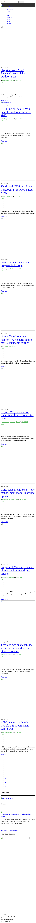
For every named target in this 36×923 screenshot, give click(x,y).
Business (9, 17)
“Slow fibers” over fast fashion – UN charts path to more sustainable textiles (17, 339)
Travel (18, 422)
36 (5, 782)
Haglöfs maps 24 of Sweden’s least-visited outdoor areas (13, 73)
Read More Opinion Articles (9, 830)
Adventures (5, 80)
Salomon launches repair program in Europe (15, 263)
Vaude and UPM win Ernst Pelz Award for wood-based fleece (17, 189)
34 (5, 778)
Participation (6, 119)
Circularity (10, 269)
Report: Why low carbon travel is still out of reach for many (17, 415)
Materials (10, 196)
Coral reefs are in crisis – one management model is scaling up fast (18, 493)
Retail (12, 119)
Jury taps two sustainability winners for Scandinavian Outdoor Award (16, 648)
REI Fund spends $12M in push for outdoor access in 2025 (16, 112)
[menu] (1, 4)
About (8, 11)
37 (5, 784)
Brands (12, 80)
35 (5, 780)
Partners (9, 23)
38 (5, 786)
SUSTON (19, 80)
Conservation (6, 499)
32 (5, 774)
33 (5, 776)
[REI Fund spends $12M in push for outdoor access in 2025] (6, 102)
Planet (8, 19)
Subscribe (9, 9)
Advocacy (12, 422)
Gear (8, 15)
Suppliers (11, 577)
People (9, 21)
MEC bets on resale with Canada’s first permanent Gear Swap (15, 725)
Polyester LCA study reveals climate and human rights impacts (17, 570)
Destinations (14, 499)
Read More (4, 100)
